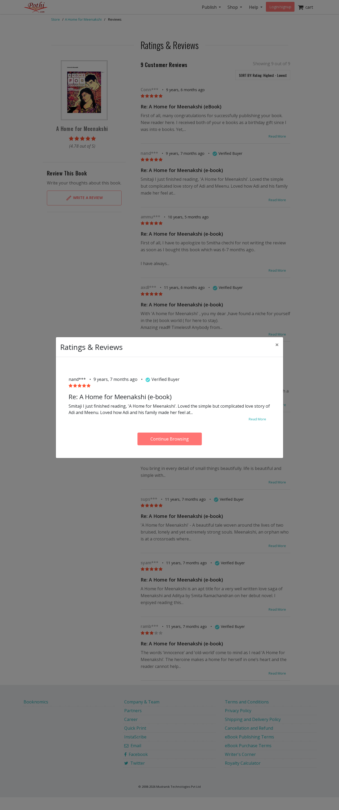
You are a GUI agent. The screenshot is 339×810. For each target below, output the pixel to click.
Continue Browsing (169, 439)
